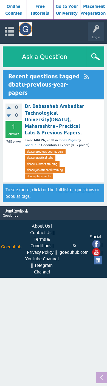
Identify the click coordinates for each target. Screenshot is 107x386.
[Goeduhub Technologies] (25, 29)
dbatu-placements (39, 176)
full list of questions (75, 189)
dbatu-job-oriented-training (45, 170)
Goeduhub (32, 145)
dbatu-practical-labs (40, 157)
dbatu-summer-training (42, 164)
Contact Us (40, 232)
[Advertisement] (53, 331)
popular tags (17, 196)
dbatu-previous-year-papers (45, 151)
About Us (41, 225)
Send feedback (16, 211)
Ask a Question (44, 56)
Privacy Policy (40, 252)
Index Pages (68, 140)
